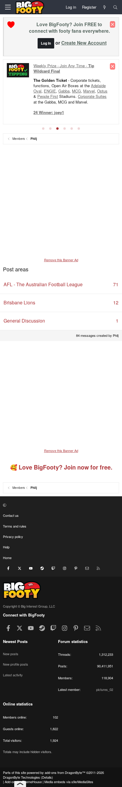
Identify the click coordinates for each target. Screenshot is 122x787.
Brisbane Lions (19, 302)
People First (47, 96)
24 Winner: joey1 (48, 112)
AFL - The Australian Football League (43, 284)
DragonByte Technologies (21, 777)
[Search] (115, 7)
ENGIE (50, 91)
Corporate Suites (92, 96)
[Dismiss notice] (112, 24)
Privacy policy (13, 536)
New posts (10, 653)
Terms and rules (14, 526)
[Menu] (7, 7)
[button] (60, 505)
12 (115, 302)
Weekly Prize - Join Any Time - (63, 68)
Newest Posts (15, 641)
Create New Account (84, 42)
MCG (76, 91)
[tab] (43, 128)
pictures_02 (104, 689)
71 (115, 284)
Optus (102, 91)
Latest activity (13, 674)
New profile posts (15, 664)
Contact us (11, 515)
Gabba (64, 91)
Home (7, 557)
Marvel (89, 91)
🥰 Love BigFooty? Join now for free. (61, 467)
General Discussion (24, 320)
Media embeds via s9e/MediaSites (68, 781)
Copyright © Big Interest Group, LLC (29, 606)
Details (47, 777)
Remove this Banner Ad (61, 259)
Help (6, 547)
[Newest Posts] (104, 7)
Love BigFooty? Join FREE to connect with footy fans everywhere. (69, 27)
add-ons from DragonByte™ (65, 772)
